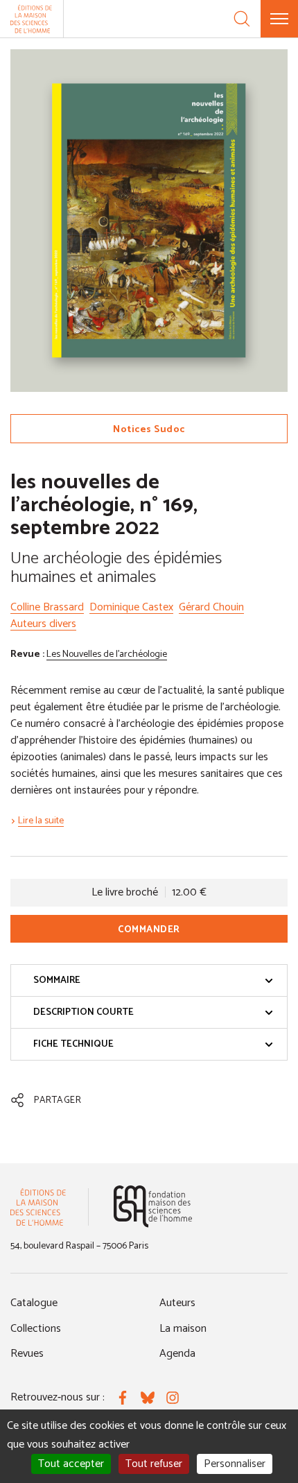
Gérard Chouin (211, 607)
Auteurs (177, 1303)
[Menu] (279, 18)
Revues (27, 1353)
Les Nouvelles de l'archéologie (106, 654)
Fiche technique (73, 1044)
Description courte (83, 1012)
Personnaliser (234, 1464)
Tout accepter (71, 1464)
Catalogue (34, 1303)
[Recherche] (242, 18)
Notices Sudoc (149, 430)
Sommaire (56, 980)
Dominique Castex (131, 607)
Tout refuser (153, 1464)
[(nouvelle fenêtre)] (153, 1206)
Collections (35, 1328)
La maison (183, 1328)
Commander (149, 930)
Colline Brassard (47, 607)
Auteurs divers (43, 624)
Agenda (177, 1353)
